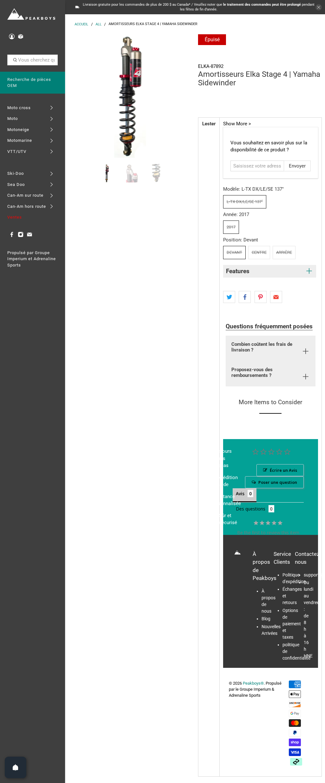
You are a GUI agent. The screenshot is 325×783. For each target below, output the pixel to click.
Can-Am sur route (25, 195)
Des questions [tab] (250, 509)
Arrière (284, 252)
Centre (259, 252)
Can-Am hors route (26, 206)
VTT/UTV (16, 151)
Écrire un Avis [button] (283, 470)
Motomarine (19, 140)
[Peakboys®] (31, 14)
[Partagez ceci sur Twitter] (229, 297)
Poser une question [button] (277, 482)
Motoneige (18, 129)
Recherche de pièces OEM (29, 82)
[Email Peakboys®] (29, 236)
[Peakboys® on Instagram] (20, 236)
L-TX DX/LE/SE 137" (245, 201)
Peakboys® (253, 683)
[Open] (15, 767)
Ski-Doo (15, 173)
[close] (318, 7)
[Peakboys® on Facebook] (11, 236)
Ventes (14, 217)
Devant (234, 252)
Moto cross (19, 107)
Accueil (81, 24)
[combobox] (32, 60)
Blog (266, 618)
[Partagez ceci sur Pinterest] (261, 297)
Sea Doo (16, 184)
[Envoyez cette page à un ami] (276, 297)
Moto (12, 118)
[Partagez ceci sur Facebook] (245, 297)
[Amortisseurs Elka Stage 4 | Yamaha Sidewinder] (130, 96)
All (99, 24)
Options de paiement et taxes (291, 624)
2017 (231, 227)
